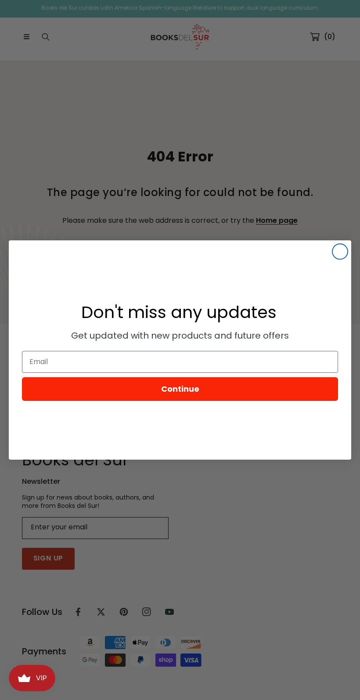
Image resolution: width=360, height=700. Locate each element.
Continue (180, 388)
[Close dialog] (340, 251)
